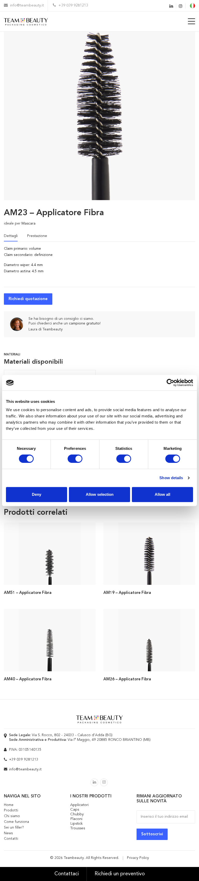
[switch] (75, 459)
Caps (74, 810)
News (8, 833)
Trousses (77, 828)
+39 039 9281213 (72, 6)
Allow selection (99, 494)
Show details (171, 478)
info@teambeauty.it (26, 6)
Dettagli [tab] (11, 236)
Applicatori (79, 805)
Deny (36, 494)
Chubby (77, 814)
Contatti (11, 839)
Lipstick (76, 824)
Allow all (162, 494)
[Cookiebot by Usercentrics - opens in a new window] (170, 383)
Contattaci (66, 874)
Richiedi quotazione (28, 299)
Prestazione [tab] (37, 236)
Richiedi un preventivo (120, 874)
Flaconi (76, 819)
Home (8, 805)
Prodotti (11, 810)
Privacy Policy (138, 858)
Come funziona (16, 822)
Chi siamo (12, 816)
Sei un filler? (14, 827)
